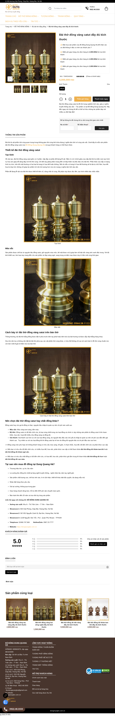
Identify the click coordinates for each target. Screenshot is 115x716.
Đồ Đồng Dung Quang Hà (35, 145)
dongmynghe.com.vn (13, 695)
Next (53, 60)
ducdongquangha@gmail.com (16, 690)
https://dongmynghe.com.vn (27, 527)
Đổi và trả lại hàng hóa (40, 689)
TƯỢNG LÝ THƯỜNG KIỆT (42, 661)
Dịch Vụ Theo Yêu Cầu (16, 21)
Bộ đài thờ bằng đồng (39, 26)
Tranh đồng (64, 16)
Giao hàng (36, 685)
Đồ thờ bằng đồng (27, 16)
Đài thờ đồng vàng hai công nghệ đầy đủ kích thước (42, 625)
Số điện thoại (82, 124)
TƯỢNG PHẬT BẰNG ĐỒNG (42, 654)
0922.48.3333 (23, 685)
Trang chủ (10, 16)
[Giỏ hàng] (106, 8)
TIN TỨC (35, 669)
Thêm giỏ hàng (82, 99)
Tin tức (34, 21)
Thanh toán (36, 681)
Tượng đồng (47, 16)
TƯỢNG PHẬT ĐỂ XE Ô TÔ (42, 657)
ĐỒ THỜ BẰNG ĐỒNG (21, 26)
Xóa (108, 84)
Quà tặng (78, 16)
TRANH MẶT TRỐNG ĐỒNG (42, 665)
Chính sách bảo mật (39, 678)
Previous (7, 60)
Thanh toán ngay (101, 99)
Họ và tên (64, 124)
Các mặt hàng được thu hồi (42, 693)
